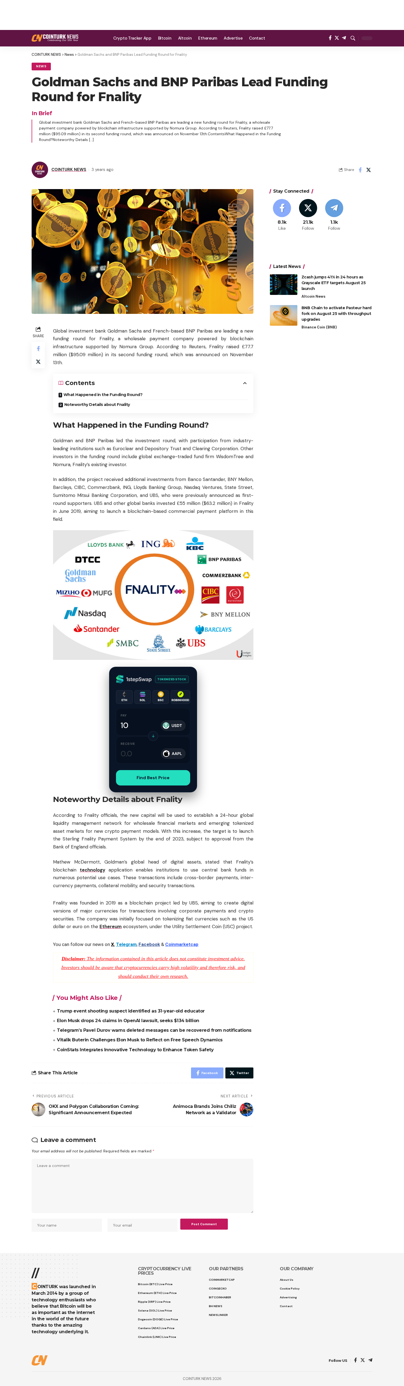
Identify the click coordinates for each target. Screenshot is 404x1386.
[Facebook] (330, 38)
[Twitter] (337, 38)
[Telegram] (344, 38)
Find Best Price (153, 778)
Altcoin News (313, 296)
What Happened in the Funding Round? (103, 394)
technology (92, 870)
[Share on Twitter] (368, 169)
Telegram (126, 944)
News (41, 66)
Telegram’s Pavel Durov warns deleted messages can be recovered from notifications (154, 1030)
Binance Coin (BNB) (319, 327)
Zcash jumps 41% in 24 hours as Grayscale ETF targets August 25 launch (333, 283)
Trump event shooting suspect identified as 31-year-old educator (131, 1011)
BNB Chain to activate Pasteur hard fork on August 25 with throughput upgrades (336, 313)
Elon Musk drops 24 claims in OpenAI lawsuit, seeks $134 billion (128, 1020)
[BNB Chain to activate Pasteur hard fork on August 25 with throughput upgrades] (283, 315)
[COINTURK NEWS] (55, 38)
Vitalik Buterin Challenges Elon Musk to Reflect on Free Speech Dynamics (140, 1039)
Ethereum (110, 926)
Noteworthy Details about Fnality (97, 404)
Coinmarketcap (181, 944)
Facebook (149, 944)
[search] (353, 38)
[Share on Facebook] (360, 169)
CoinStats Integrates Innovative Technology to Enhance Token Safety (135, 1049)
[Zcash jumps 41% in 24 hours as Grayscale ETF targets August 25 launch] (283, 284)
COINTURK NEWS (68, 169)
